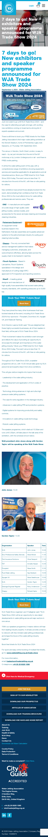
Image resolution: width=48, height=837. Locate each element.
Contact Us (6, 741)
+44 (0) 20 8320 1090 (21, 664)
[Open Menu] (43, 5)
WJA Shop (6, 735)
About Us (6, 725)
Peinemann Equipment (12, 222)
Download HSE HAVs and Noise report (24, 720)
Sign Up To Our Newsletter (24, 695)
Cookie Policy (7, 749)
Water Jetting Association (30, 89)
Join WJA (6, 730)
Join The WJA (24, 689)
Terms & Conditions (10, 754)
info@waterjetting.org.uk (13, 808)
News (4, 738)
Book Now (24, 303)
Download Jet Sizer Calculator (14, 743)
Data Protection (8, 751)
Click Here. (29, 761)
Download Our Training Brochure (24, 714)
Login (31, 5)
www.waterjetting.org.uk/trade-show (22, 653)
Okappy (6, 243)
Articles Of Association (24, 708)
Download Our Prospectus (24, 701)
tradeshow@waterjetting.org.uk (20, 661)
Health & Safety (8, 733)
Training (5, 727)
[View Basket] (38, 5)
